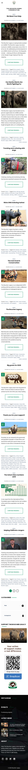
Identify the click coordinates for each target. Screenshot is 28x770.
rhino (12, 138)
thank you (7, 467)
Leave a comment (23, 75)
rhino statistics (9, 522)
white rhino (11, 524)
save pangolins (13, 303)
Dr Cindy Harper (4, 251)
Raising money (11, 405)
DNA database (16, 249)
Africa (14, 455)
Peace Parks (16, 463)
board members (22, 301)
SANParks (9, 465)
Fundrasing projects (6, 712)
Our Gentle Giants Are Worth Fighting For (14, 83)
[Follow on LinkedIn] (14, 758)
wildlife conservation (21, 74)
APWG (9, 457)
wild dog (10, 74)
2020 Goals (15, 301)
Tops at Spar (22, 467)
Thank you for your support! (14, 415)
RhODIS (24, 251)
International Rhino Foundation (17, 519)
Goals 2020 (22, 404)
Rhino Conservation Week (15, 730)
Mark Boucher (11, 355)
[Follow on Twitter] (10, 758)
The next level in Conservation (14, 262)
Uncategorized (7, 615)
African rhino (19, 517)
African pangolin (16, 69)
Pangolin (7, 72)
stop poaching (12, 253)
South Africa (21, 72)
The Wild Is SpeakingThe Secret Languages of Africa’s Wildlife (17, 725)
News (14, 14)
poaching (9, 521)
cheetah (14, 457)
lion (6, 355)
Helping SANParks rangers (14, 530)
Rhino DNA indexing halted (14, 203)
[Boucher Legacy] (14, 2)
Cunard (17, 459)
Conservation (15, 71)
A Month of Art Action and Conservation (16, 735)
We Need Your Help (14, 16)
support (2, 467)
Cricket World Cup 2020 (10, 459)
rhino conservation (14, 72)
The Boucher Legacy (20, 253)
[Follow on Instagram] (6, 758)
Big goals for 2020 (14, 365)
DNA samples (23, 249)
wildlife (14, 74)
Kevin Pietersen (4, 462)
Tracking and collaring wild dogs (14, 149)
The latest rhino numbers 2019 (14, 476)
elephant (21, 137)
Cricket (2, 459)
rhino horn (19, 251)
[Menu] (2, 3)
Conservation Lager (20, 457)
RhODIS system (4, 253)
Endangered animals (5, 138)
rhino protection (9, 582)
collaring (6, 193)
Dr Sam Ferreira (16, 579)
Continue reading (14, 62)
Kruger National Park (20, 193)
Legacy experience (13, 462)
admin (22, 20)
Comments (24, 585)
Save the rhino (16, 465)
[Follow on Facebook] (2, 758)
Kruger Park (3, 521)
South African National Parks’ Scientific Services (12, 583)
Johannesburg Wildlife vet (20, 460)
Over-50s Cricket (4, 463)
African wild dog (16, 191)
